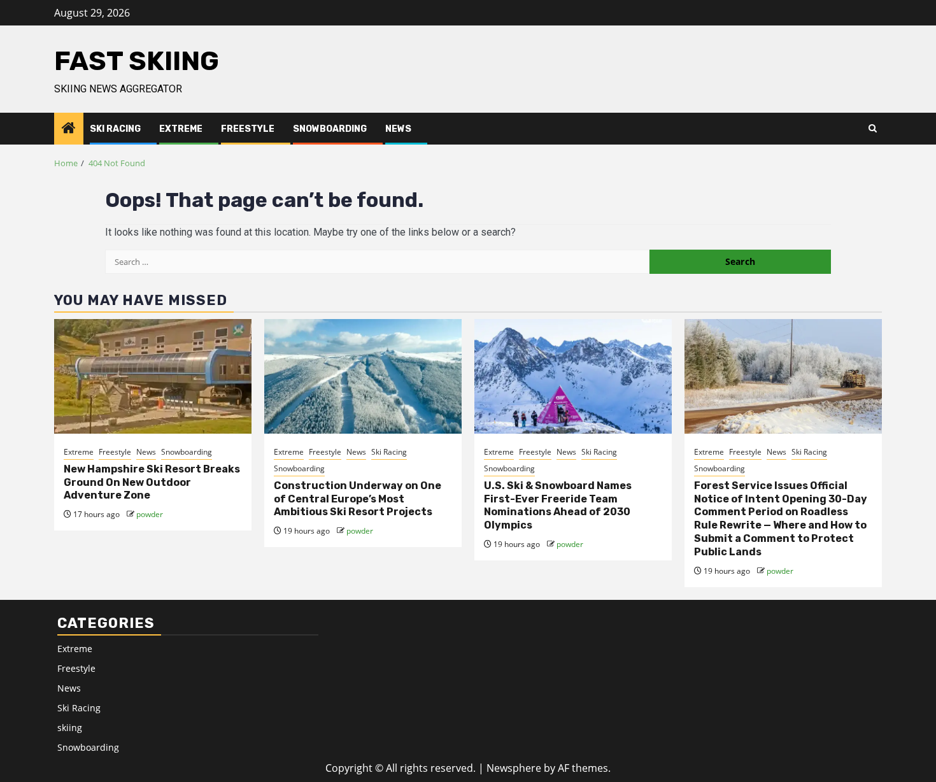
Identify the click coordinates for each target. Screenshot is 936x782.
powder (149, 514)
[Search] (873, 129)
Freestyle (247, 129)
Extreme (180, 129)
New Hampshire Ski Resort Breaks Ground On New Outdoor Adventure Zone (152, 482)
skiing (69, 728)
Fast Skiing (136, 61)
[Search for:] (377, 262)
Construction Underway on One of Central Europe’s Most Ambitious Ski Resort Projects (357, 499)
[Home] (69, 128)
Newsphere (513, 768)
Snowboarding (330, 129)
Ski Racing (115, 129)
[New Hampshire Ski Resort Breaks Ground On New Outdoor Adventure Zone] (153, 376)
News (398, 129)
